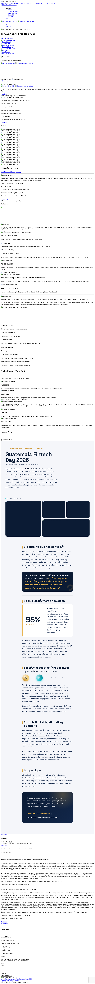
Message (3, 973)
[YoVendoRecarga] (8, 40)
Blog (46, 3)
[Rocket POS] (7, 38)
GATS (43, 3)
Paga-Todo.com (24, 3)
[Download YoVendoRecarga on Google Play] (8, 86)
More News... (5, 923)
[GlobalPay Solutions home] (9, 5)
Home (2, 3)
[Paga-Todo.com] (7, 45)
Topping (38, 3)
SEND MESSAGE (6, 975)
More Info (5, 81)
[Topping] (5, 43)
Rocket (7, 3)
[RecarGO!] (6, 42)
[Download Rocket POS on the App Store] (24, 63)
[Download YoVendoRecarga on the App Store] (24, 86)
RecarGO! (33, 3)
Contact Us (52, 3)
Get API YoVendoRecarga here (10, 172)
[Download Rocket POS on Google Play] (8, 63)
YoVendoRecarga (14, 3)
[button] (23, 519)
